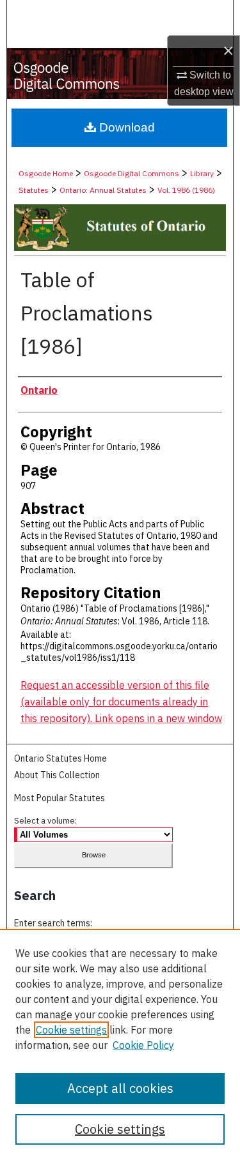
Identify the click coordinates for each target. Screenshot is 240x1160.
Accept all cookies (120, 1088)
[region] (120, 1044)
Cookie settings (71, 1029)
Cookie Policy (143, 1045)
